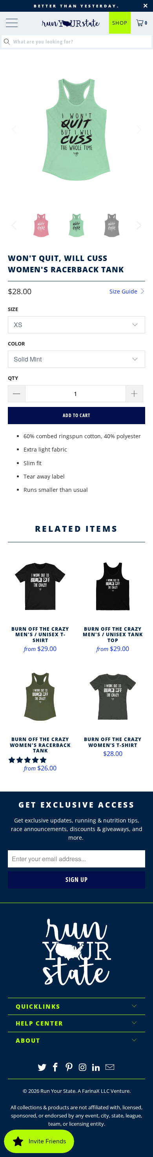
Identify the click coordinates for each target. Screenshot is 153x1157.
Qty (13, 377)
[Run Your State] (71, 23)
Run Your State (57, 1090)
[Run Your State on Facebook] (56, 1067)
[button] (27, 760)
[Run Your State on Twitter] (42, 1067)
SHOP (120, 22)
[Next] (138, 129)
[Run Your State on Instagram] (83, 1067)
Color (16, 343)
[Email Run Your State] (110, 1067)
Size (13, 309)
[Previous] (15, 129)
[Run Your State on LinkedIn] (96, 1067)
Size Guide (124, 291)
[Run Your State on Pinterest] (69, 1067)
